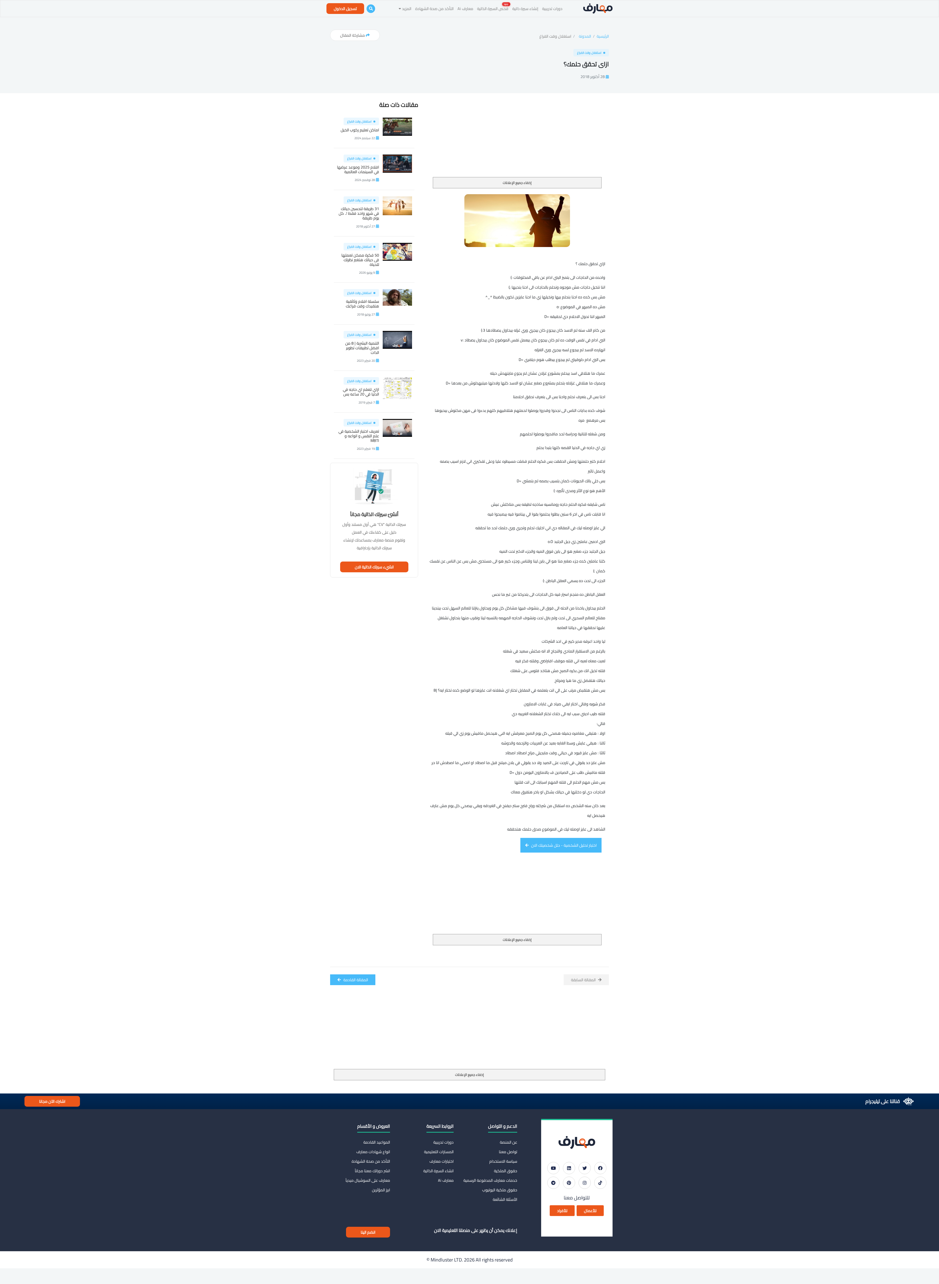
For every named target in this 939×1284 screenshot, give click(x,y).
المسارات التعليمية (439, 1152)
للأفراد (562, 1210)
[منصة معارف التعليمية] (598, 8)
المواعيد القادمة (376, 1142)
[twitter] (585, 1168)
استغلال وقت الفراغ (555, 36)
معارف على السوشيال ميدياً (368, 1180)
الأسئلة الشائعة (505, 1199)
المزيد (406, 8)
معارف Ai (465, 8)
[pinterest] (569, 1183)
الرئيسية (603, 36)
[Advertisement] (517, 140)
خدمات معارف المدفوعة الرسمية (490, 1180)
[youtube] (553, 1168)
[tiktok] (600, 1183)
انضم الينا (368, 1232)
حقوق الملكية (505, 1171)
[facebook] (600, 1168)
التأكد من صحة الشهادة (434, 8)
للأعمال (590, 1210)
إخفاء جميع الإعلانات (517, 183)
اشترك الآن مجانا (52, 1101)
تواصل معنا (508, 1152)
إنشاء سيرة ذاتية (525, 8)
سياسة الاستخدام (503, 1161)
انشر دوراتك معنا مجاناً (372, 1171)
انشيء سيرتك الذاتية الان (374, 567)
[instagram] (585, 1183)
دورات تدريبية (552, 8)
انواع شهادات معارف (373, 1152)
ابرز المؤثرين (381, 1190)
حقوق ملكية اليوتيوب (499, 1190)
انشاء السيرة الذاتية (438, 1171)
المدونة (585, 36)
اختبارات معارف (441, 1161)
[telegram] (553, 1183)
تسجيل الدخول (345, 8)
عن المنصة (508, 1142)
